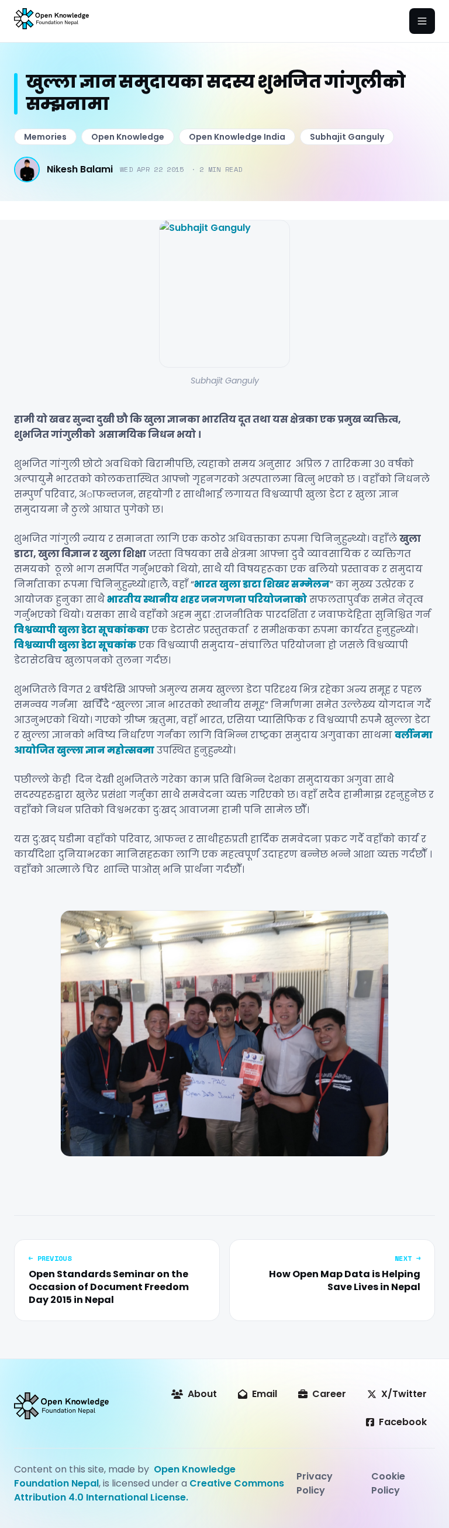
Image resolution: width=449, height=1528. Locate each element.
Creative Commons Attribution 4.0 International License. (149, 1490)
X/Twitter (404, 1394)
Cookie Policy (388, 1483)
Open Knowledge (127, 137)
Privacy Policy (314, 1483)
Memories (45, 137)
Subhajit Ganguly (347, 137)
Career (329, 1394)
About (202, 1394)
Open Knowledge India (237, 137)
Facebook (403, 1422)
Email (264, 1394)
